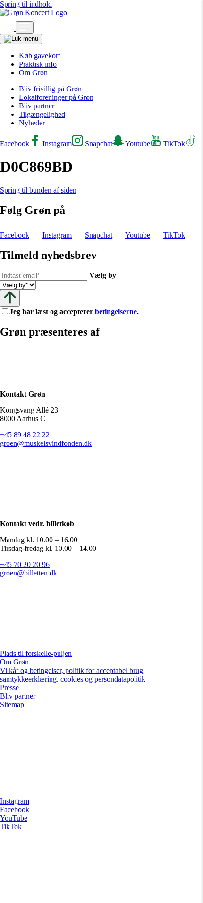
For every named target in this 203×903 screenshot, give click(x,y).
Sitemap (12, 704)
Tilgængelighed (42, 114)
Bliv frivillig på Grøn (50, 89)
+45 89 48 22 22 (25, 435)
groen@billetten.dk (28, 573)
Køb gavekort (39, 56)
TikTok (11, 827)
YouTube (13, 818)
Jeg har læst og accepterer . (81, 312)
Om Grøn (33, 73)
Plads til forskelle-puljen (36, 653)
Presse (9, 687)
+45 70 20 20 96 (25, 564)
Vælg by (102, 275)
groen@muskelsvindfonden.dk (46, 443)
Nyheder (32, 123)
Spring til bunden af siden (38, 190)
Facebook (14, 810)
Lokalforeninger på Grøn (56, 97)
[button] (8, 28)
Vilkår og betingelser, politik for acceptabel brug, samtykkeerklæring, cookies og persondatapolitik (72, 674)
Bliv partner (36, 106)
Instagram (14, 801)
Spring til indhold (26, 4)
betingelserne (116, 312)
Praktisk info (38, 64)
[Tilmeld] (10, 298)
